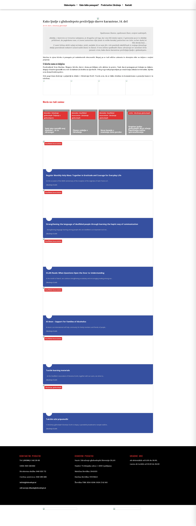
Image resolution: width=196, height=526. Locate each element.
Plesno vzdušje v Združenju (80, 131)
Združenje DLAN (51, 185)
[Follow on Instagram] (86, 492)
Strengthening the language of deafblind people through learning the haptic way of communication (92, 224)
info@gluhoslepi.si (28, 482)
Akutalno (47, 113)
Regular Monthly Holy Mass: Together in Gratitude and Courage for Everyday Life (83, 175)
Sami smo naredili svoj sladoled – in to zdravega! (55, 130)
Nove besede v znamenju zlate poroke (111, 131)
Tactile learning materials (58, 370)
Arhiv (131, 113)
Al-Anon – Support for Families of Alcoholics (66, 321)
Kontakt (128, 5)
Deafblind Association (53, 144)
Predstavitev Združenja (111, 5)
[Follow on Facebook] (78, 492)
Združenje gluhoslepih (59, 26)
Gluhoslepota (69, 5)
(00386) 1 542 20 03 (31, 460)
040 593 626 (41, 477)
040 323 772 (41, 471)
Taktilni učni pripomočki (57, 419)
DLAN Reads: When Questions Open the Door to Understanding (75, 273)
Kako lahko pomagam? (89, 5)
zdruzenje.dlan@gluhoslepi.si (33, 488)
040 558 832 (30, 466)
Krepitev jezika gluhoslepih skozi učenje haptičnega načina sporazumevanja (139, 129)
